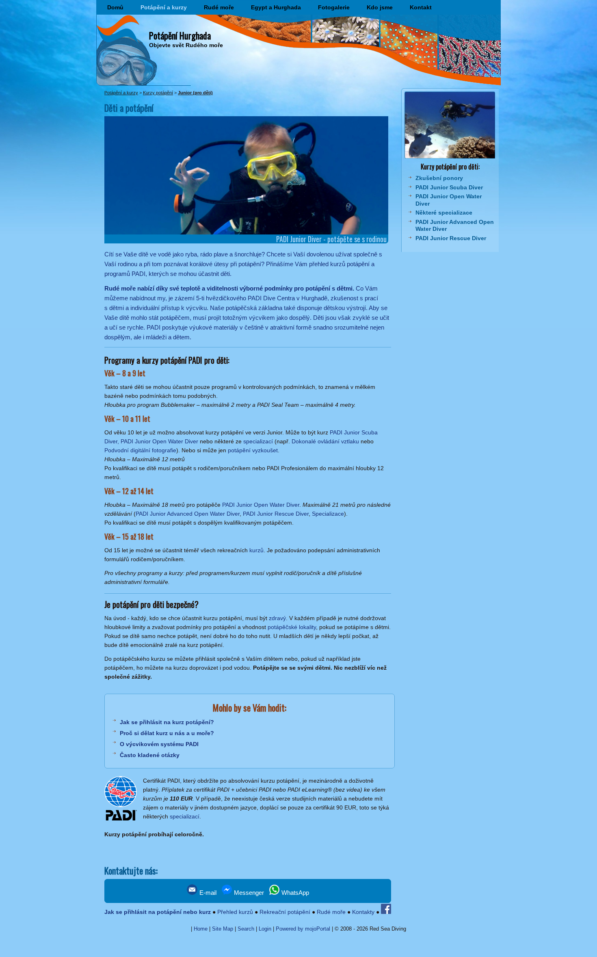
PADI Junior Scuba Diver (449, 187)
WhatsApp (294, 892)
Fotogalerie (334, 7)
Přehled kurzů (235, 912)
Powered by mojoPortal (303, 929)
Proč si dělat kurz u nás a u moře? (167, 733)
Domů (115, 7)
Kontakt (421, 7)
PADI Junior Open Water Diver (260, 504)
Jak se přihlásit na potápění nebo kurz (157, 912)
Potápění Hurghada (180, 35)
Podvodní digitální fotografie (140, 450)
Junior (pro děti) (195, 92)
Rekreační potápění (285, 912)
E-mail (207, 892)
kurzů (256, 550)
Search (246, 929)
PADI (153, 327)
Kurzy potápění (158, 92)
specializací (258, 441)
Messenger (248, 892)
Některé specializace (443, 212)
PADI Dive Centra (271, 298)
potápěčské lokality (292, 627)
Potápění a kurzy (164, 7)
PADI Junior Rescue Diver (276, 513)
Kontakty (363, 912)
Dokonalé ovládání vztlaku (325, 441)
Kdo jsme (380, 7)
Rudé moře (219, 7)
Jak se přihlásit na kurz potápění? (167, 722)
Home (201, 929)
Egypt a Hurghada (276, 7)
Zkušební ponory (439, 178)
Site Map (222, 929)
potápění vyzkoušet (253, 450)
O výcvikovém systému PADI (159, 744)
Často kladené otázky (150, 755)
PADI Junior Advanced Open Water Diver (188, 513)
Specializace (328, 513)
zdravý (277, 618)
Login (265, 929)
